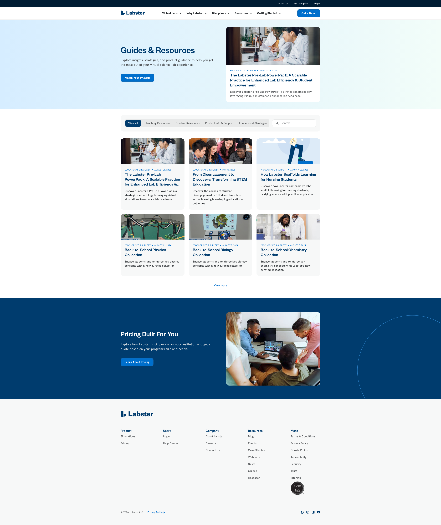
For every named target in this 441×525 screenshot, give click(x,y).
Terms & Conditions (303, 436)
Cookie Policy (299, 450)
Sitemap (296, 478)
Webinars (254, 457)
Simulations (128, 436)
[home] (220, 413)
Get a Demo (308, 13)
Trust (294, 471)
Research (254, 478)
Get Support (301, 3)
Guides (252, 471)
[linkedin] (313, 512)
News (251, 464)
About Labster (215, 436)
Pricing (125, 443)
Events (252, 443)
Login (317, 3)
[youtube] (318, 512)
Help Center (171, 443)
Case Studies (256, 450)
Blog (251, 436)
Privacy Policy (299, 443)
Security (296, 464)
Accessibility (298, 457)
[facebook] (302, 512)
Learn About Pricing (137, 362)
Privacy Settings (156, 512)
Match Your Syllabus (137, 78)
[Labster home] (133, 13)
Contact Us (282, 3)
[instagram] (307, 512)
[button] (172, 13)
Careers (211, 443)
